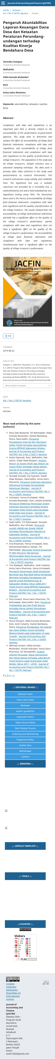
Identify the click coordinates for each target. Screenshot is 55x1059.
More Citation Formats (15, 385)
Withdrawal (25, 751)
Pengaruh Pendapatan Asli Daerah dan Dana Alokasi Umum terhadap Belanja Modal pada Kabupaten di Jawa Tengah (30, 632)
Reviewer (25, 705)
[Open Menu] (3, 3)
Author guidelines (25, 711)
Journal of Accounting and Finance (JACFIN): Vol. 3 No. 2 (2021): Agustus (28, 453)
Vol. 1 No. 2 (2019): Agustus (15, 13)
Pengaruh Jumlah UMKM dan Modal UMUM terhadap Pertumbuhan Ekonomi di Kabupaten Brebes (27, 530)
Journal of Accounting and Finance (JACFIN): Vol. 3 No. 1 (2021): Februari (29, 614)
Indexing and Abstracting (25, 733)
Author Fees (25, 745)
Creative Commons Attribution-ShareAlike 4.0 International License (13, 991)
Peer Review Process (25, 728)
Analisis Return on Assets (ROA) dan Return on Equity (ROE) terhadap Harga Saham (29, 463)
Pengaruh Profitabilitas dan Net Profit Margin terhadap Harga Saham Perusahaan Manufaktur (30, 607)
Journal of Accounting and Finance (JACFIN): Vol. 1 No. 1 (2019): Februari (27, 593)
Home (6, 10)
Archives (16, 10)
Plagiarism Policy (25, 739)
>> (13, 675)
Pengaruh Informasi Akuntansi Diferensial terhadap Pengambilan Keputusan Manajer (30, 485)
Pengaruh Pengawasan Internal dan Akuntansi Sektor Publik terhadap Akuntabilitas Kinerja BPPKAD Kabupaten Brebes (28, 443)
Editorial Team (25, 694)
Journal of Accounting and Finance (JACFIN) (29, 3)
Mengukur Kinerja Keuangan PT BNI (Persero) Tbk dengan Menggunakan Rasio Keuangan (30, 552)
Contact (25, 756)
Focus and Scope (25, 699)
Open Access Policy (25, 722)
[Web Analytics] (25, 930)
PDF (9, 336)
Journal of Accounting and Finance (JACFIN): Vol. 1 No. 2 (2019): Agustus (28, 471)
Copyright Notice (25, 716)
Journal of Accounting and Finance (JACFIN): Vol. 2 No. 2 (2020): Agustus (29, 491)
